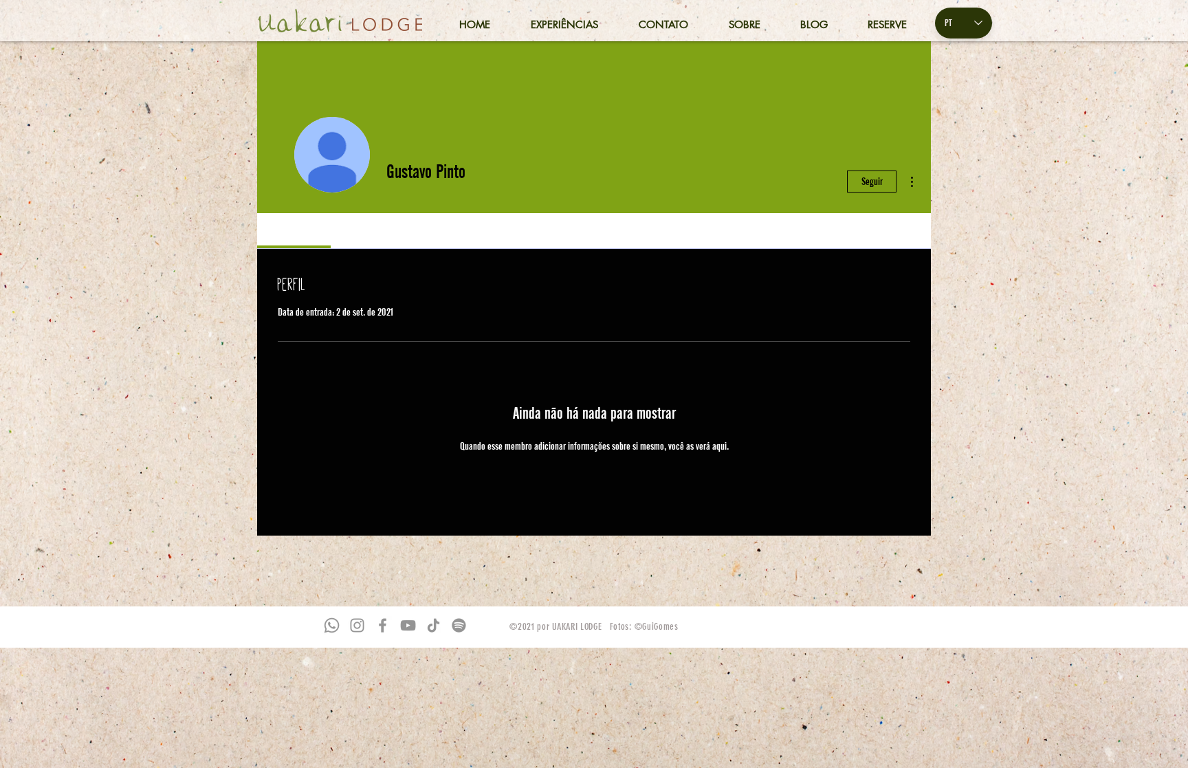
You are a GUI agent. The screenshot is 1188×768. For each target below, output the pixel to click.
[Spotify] (459, 625)
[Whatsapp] (331, 625)
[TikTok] (433, 625)
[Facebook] (382, 625)
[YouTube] (408, 625)
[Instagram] (357, 625)
